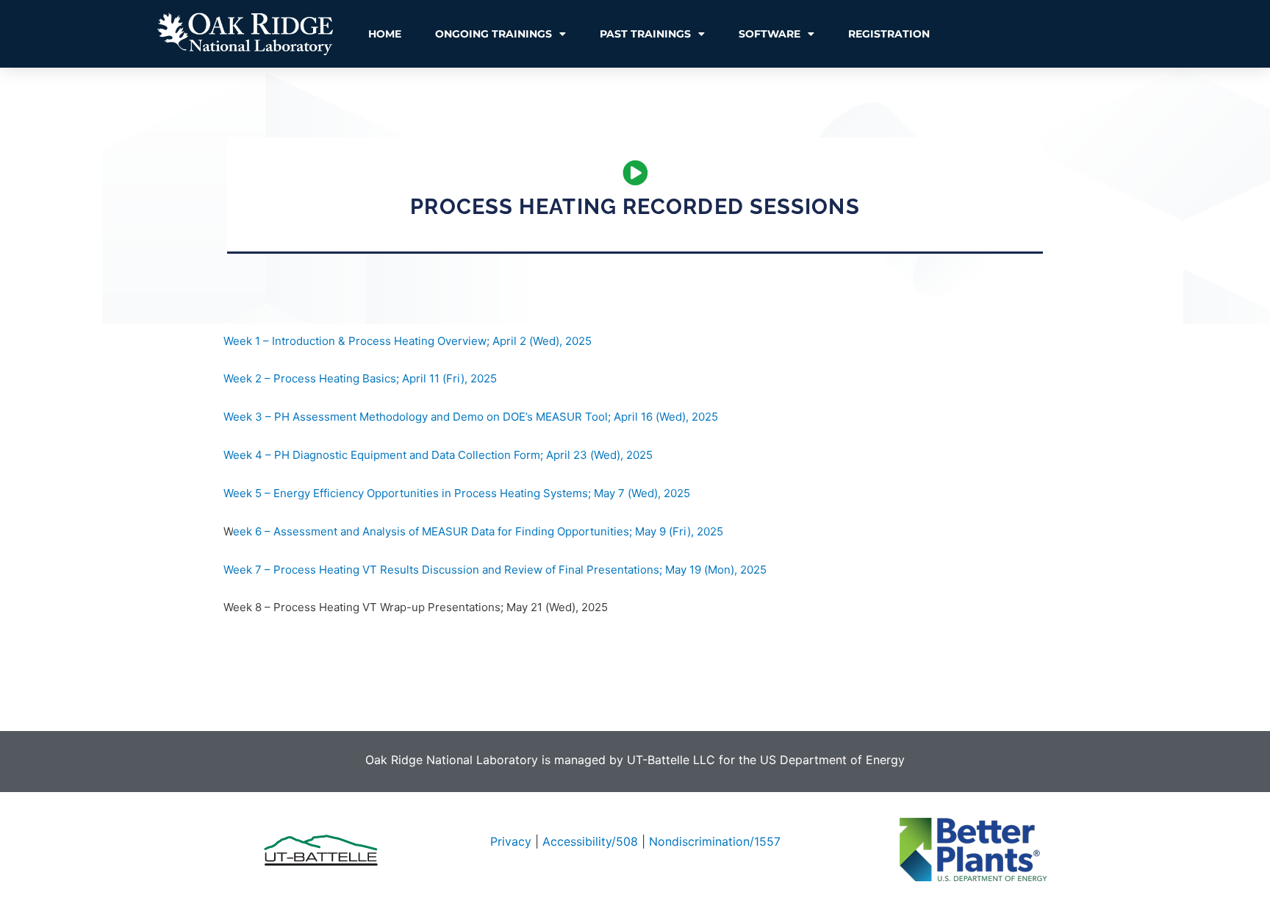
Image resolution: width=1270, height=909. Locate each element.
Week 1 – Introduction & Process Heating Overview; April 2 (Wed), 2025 (407, 341)
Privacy (510, 841)
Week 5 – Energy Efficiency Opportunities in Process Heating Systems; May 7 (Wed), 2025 (456, 493)
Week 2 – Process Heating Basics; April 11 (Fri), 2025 (360, 378)
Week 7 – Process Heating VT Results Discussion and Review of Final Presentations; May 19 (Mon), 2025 (495, 570)
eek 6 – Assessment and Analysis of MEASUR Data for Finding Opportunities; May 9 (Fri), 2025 (478, 531)
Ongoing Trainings (493, 33)
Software (769, 33)
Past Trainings (645, 33)
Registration (889, 33)
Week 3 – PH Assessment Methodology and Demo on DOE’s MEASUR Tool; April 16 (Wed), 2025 (470, 417)
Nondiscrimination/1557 (715, 841)
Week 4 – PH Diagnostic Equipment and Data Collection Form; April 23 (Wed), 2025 (438, 455)
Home (384, 33)
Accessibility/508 (590, 841)
